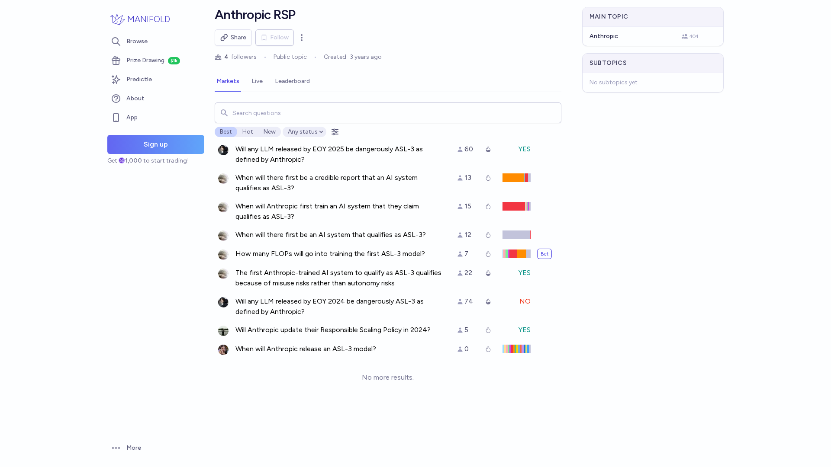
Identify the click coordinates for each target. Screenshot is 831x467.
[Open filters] (335, 132)
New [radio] (270, 131)
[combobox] (388, 112)
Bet (544, 254)
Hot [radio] (247, 131)
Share (238, 37)
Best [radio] (226, 131)
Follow (279, 37)
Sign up (156, 144)
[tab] (228, 82)
